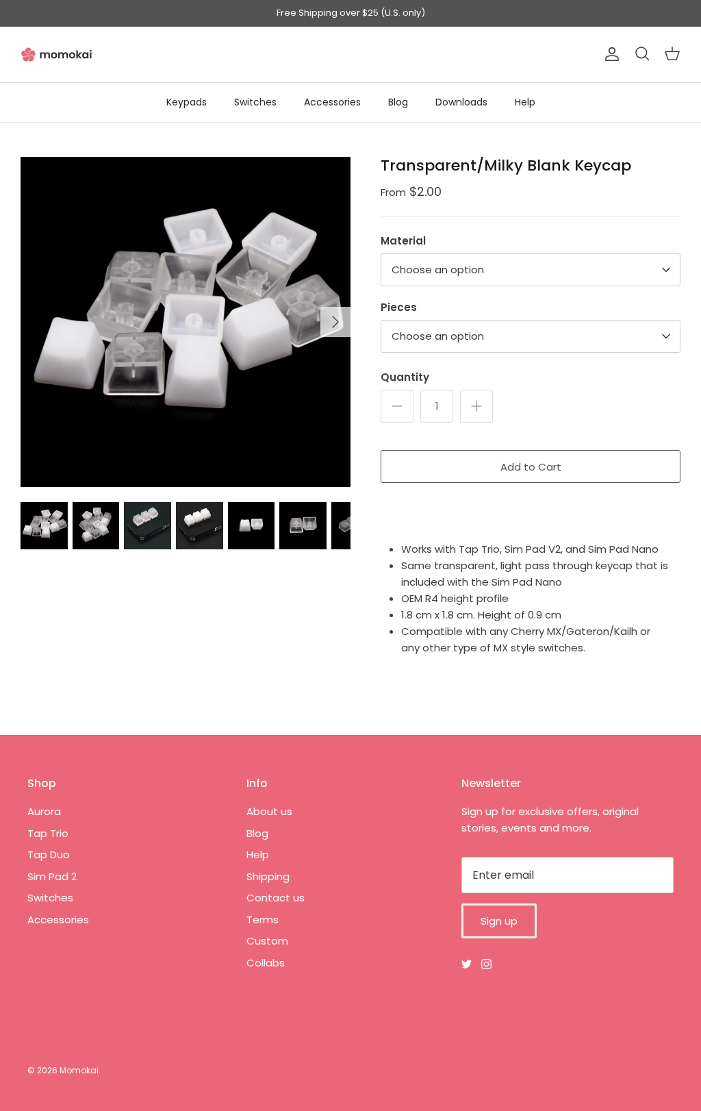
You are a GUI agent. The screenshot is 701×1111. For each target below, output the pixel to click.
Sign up (499, 921)
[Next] (335, 322)
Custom (267, 941)
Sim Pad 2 (52, 876)
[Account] (609, 54)
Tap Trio (47, 833)
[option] (185, 322)
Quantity (405, 377)
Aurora (44, 811)
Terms (262, 919)
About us (269, 811)
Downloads (461, 102)
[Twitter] (466, 964)
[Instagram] (486, 964)
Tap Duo (48, 854)
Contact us (275, 897)
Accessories (332, 102)
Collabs (265, 963)
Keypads (186, 102)
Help (525, 102)
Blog (398, 102)
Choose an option (438, 269)
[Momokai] (56, 54)
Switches (255, 102)
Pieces (399, 307)
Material (403, 241)
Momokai (79, 1070)
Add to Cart (530, 467)
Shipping (268, 876)
